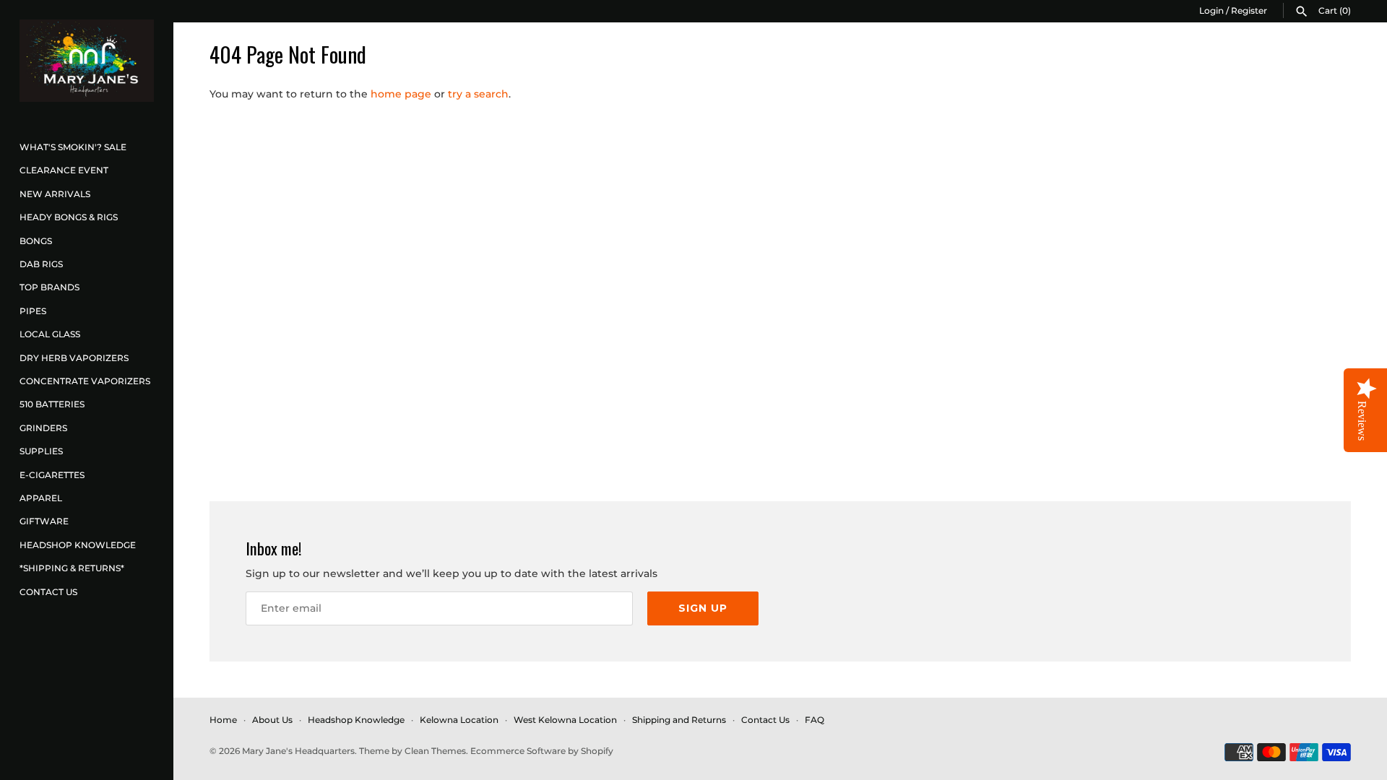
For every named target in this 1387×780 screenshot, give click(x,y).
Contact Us (48, 591)
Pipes (33, 311)
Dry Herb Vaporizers (74, 357)
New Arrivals (55, 193)
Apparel (41, 498)
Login (1211, 10)
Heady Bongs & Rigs (69, 217)
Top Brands (49, 287)
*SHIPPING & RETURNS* (72, 568)
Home (223, 719)
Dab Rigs (41, 264)
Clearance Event (64, 170)
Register (1249, 10)
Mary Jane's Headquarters (298, 750)
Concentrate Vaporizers (85, 381)
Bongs (36, 240)
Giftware (44, 521)
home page (401, 93)
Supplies (41, 451)
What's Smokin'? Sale (73, 147)
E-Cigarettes (52, 474)
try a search (478, 93)
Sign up (702, 608)
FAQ (814, 719)
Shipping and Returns (679, 719)
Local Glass (50, 334)
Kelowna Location (459, 719)
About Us (272, 719)
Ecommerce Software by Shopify (541, 750)
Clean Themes (435, 750)
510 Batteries (52, 404)
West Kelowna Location (565, 719)
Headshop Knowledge (78, 545)
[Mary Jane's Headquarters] (86, 61)
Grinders (43, 427)
